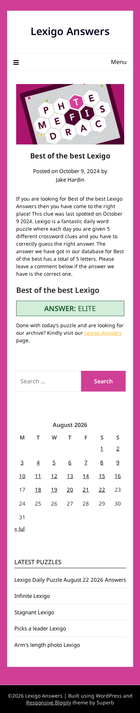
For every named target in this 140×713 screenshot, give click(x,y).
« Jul (19, 528)
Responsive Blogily (48, 702)
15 (102, 476)
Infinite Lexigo (32, 595)
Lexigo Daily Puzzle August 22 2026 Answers (70, 579)
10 (22, 476)
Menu (119, 62)
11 (38, 476)
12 (54, 476)
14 (86, 476)
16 (118, 476)
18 (38, 489)
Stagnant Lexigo (34, 612)
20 (70, 489)
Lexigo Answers (70, 31)
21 (86, 489)
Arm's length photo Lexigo (47, 644)
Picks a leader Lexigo (40, 628)
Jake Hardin (70, 179)
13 (70, 476)
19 (54, 489)
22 (102, 489)
